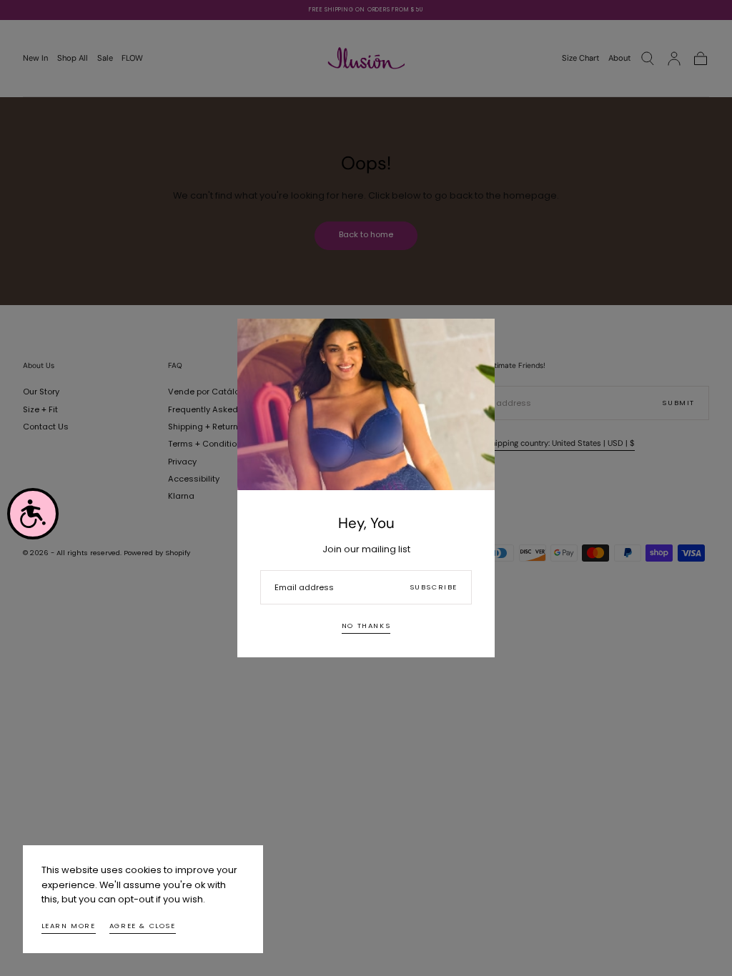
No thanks (366, 625)
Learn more (68, 925)
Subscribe (434, 587)
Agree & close (142, 925)
